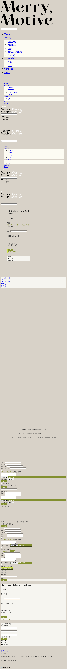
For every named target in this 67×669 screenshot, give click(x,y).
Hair (10, 65)
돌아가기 (3, 568)
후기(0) (3, 283)
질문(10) (3, 285)
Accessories (9, 58)
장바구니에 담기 (5, 619)
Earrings (12, 41)
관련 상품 (3, 287)
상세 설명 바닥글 (6, 281)
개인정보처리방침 (4, 651)
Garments (8, 69)
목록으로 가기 (5, 551)
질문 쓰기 (3, 526)
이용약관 (2, 650)
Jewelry (7, 38)
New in (7, 34)
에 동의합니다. (12, 472)
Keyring (11, 55)
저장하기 (3, 481)
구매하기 (3, 580)
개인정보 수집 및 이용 (7, 472)
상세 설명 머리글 (6, 278)
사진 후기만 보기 (8, 483)
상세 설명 (3, 279)
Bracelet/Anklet (15, 51)
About (7, 72)
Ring (10, 48)
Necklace (12, 44)
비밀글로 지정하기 (6, 549)
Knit (10, 62)
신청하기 (3, 639)
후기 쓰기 (3, 487)
